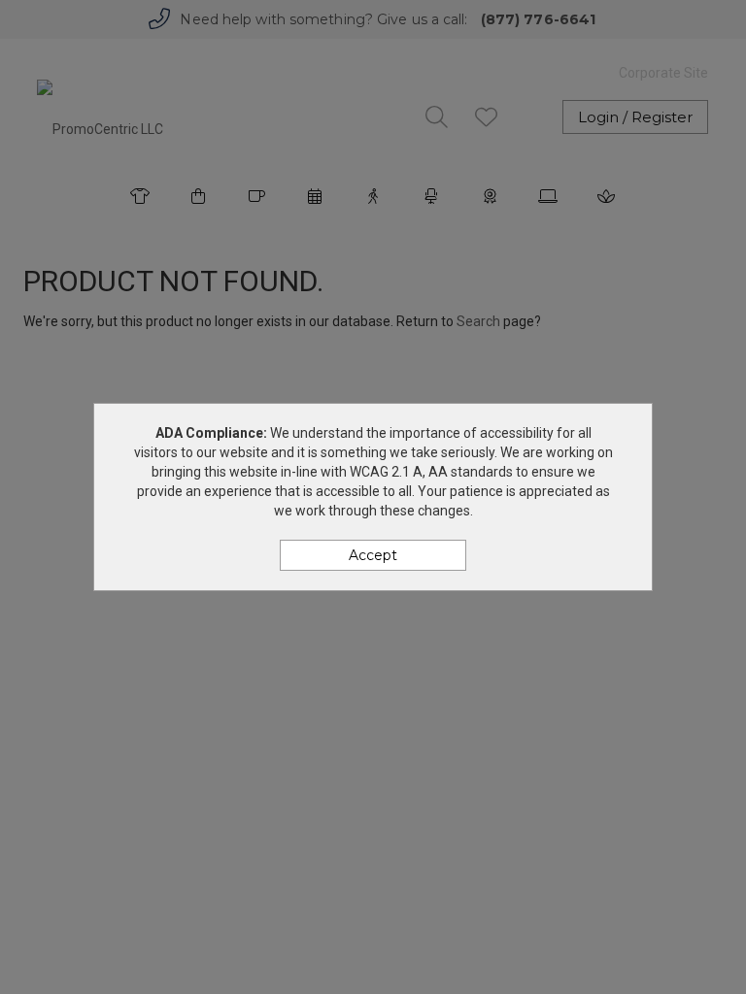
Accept (373, 555)
